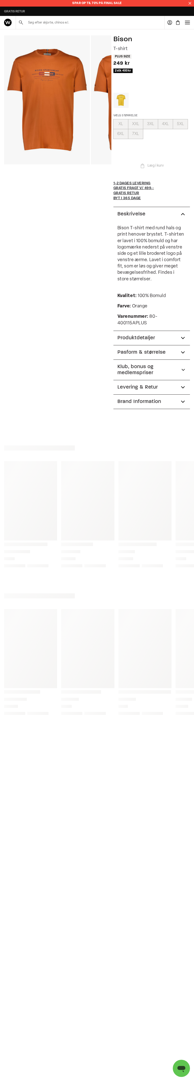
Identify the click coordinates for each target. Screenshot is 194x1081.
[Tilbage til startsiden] (8, 22)
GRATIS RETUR (14, 11)
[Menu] (187, 22)
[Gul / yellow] (121, 100)
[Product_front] (47, 99)
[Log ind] (170, 22)
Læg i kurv (156, 166)
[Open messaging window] (181, 1068)
